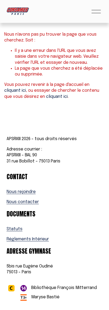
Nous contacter (23, 202)
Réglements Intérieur (28, 239)
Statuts (14, 229)
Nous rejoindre (21, 192)
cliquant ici (15, 90)
